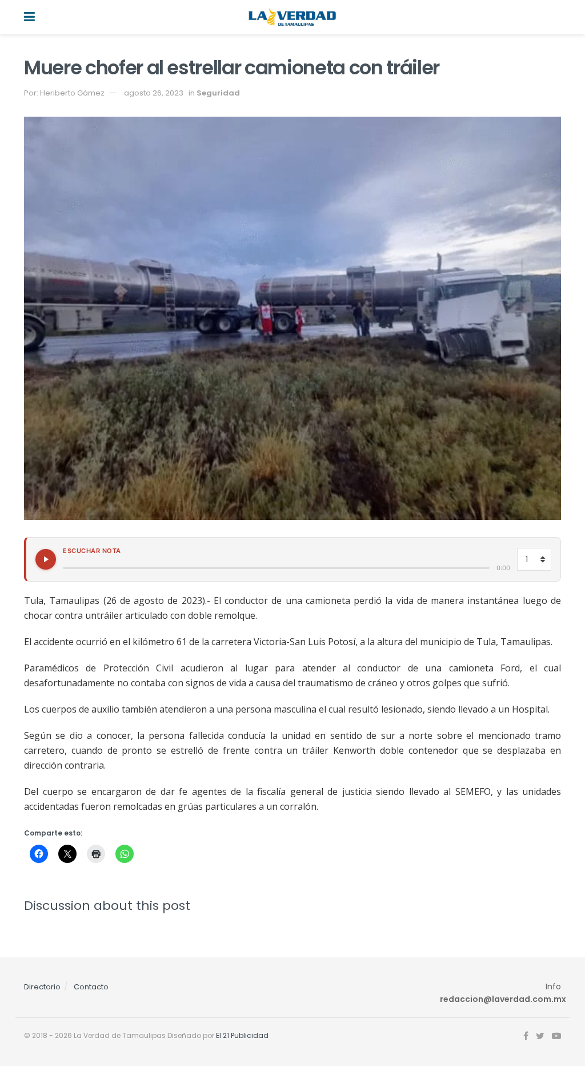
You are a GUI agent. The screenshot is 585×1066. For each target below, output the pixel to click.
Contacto (91, 986)
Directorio (42, 986)
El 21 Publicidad (242, 1035)
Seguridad (218, 92)
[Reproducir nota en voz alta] (45, 559)
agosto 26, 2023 (153, 92)
